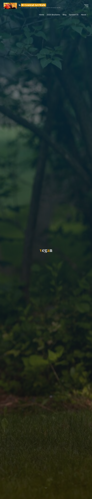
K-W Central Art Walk (32, 5)
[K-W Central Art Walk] (10, 6)
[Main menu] (86, 6)
